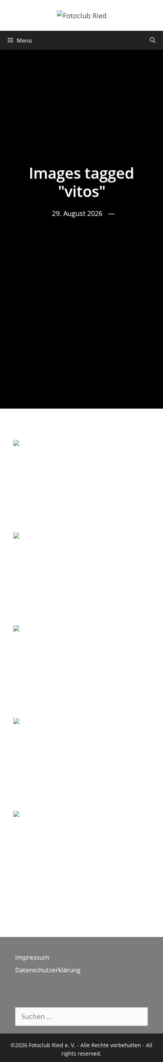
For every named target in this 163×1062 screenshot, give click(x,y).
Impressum (32, 957)
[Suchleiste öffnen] (152, 40)
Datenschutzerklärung (47, 969)
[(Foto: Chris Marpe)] (81, 485)
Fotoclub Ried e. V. (52, 1045)
